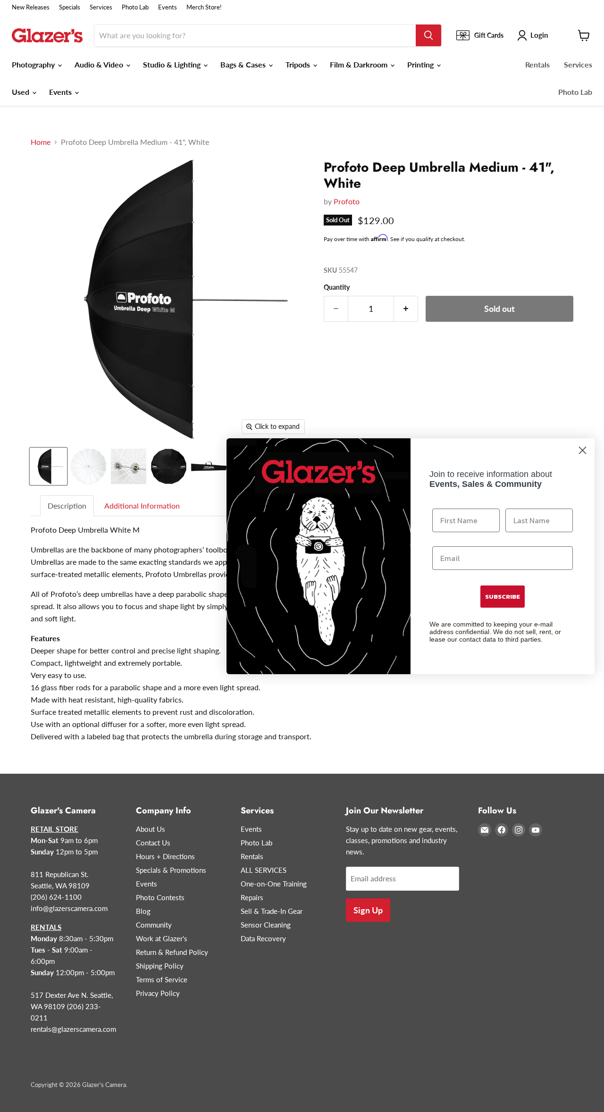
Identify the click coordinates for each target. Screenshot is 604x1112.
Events (167, 7)
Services (101, 7)
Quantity (337, 287)
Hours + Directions (165, 856)
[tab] (67, 506)
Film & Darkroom (359, 64)
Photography (34, 64)
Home (40, 142)
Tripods (298, 64)
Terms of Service (161, 979)
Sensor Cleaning (266, 924)
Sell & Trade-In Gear (271, 911)
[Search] (428, 35)
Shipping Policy (160, 966)
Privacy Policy (158, 993)
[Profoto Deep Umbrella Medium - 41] (48, 466)
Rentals (537, 64)
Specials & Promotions (171, 870)
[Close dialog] (582, 450)
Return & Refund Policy (172, 952)
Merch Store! (204, 7)
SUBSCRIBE (502, 596)
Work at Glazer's (161, 938)
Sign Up (368, 910)
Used (21, 91)
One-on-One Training (274, 883)
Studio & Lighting (172, 64)
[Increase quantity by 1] (406, 309)
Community (154, 924)
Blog (143, 911)
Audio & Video (100, 64)
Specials (69, 7)
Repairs (252, 897)
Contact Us (153, 842)
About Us (150, 829)
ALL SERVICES (263, 870)
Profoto (347, 201)
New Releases (31, 7)
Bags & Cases (244, 64)
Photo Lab (135, 7)
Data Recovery (263, 938)
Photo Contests (160, 897)
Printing (421, 64)
